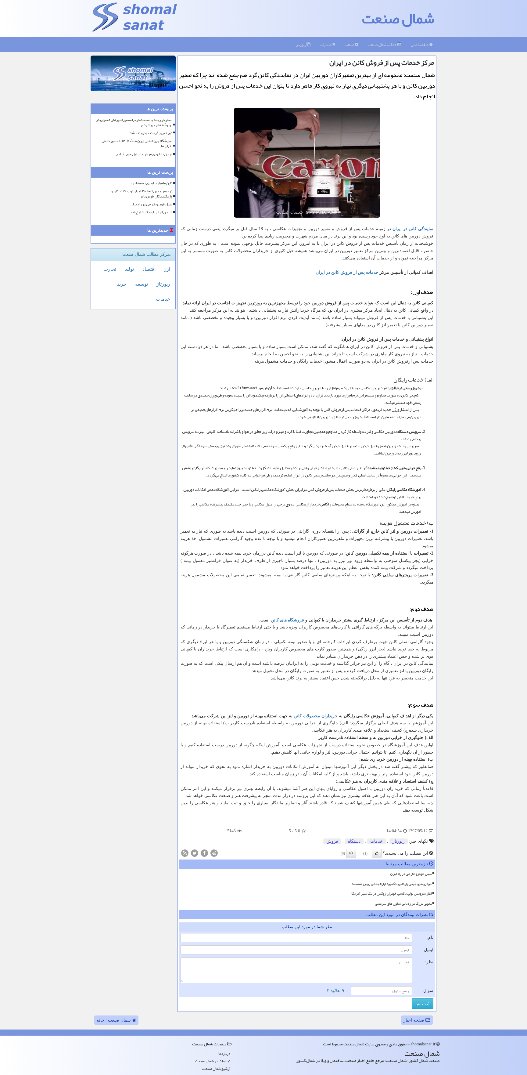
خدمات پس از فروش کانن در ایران (347, 272)
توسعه (141, 284)
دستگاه (354, 841)
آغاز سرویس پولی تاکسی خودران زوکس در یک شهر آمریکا (391, 893)
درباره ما (224, 1053)
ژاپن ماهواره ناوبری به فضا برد (151, 183)
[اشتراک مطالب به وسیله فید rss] (185, 852)
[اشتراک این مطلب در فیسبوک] (204, 852)
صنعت (349, 45)
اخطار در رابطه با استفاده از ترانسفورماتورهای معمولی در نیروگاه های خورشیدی (134, 122)
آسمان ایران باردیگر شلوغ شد (151, 212)
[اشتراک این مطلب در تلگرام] (214, 852)
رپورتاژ (301, 45)
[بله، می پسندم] (377, 853)
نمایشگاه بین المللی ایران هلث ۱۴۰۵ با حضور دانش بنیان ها (137, 143)
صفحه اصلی (419, 45)
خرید (122, 284)
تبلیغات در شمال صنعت (212, 1061)
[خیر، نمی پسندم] (351, 853)
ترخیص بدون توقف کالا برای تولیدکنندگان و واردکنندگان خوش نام (141, 194)
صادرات (326, 45)
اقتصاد (149, 269)
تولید (129, 269)
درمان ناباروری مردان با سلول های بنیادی (144, 154)
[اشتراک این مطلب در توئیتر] (194, 852)
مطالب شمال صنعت (382, 45)
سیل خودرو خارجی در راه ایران (411, 873)
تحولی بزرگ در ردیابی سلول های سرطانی (403, 903)
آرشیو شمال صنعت (216, 1068)
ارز (167, 269)
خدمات (376, 841)
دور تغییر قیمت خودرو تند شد (150, 132)
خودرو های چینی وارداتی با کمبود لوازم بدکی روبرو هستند (391, 883)
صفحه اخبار (414, 1020)
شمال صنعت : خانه (114, 1020)
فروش (332, 841)
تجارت (109, 269)
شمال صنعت (398, 18)
